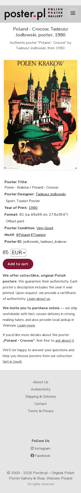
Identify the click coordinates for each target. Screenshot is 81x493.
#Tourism (38, 234)
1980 (33, 207)
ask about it (64, 340)
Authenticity (40, 389)
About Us (40, 382)
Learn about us (38, 298)
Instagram (42, 448)
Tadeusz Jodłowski (51, 194)
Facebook (42, 455)
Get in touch (12, 361)
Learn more (26, 325)
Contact (40, 403)
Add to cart (18, 264)
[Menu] (72, 13)
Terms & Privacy (41, 411)
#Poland (23, 234)
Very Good (44, 228)
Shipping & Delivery (40, 396)
